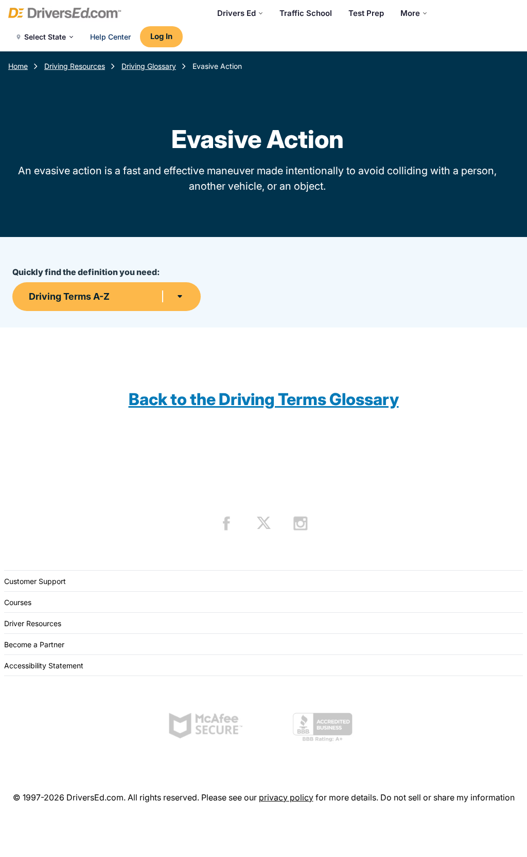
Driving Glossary (148, 66)
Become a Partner (34, 644)
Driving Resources (74, 66)
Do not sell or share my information (447, 797)
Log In (161, 36)
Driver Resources (32, 623)
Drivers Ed (236, 13)
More (410, 13)
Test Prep (366, 13)
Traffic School (305, 13)
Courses (17, 602)
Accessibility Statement (43, 665)
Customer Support (35, 581)
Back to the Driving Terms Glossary (264, 399)
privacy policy (286, 797)
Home (18, 66)
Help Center (110, 36)
